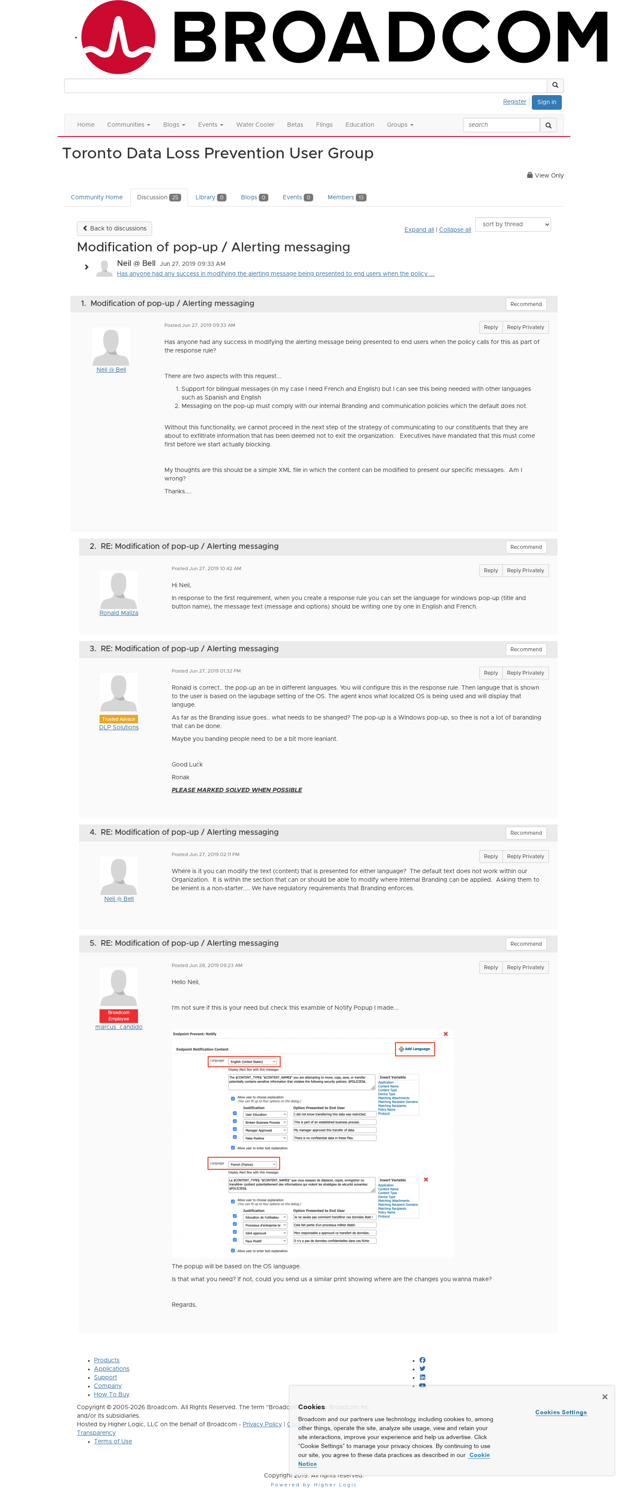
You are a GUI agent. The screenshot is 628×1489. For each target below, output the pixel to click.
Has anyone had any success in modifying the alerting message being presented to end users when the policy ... (275, 274)
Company (108, 1386)
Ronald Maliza (119, 613)
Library (209, 198)
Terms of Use (113, 1442)
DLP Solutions (119, 728)
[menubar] (517, 100)
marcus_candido (119, 1027)
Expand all (419, 230)
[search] (548, 125)
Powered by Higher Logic (314, 1485)
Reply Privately (525, 327)
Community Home (97, 198)
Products (107, 1361)
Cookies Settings (561, 1412)
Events (296, 198)
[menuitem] (517, 100)
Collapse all (455, 230)
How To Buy (111, 1395)
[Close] (604, 1396)
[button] (555, 86)
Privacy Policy (262, 1425)
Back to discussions (117, 229)
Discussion (157, 198)
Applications (111, 1369)
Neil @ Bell (111, 370)
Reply (491, 327)
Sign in (546, 102)
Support (105, 1378)
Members (346, 198)
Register (514, 102)
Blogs (253, 198)
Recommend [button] (526, 304)
